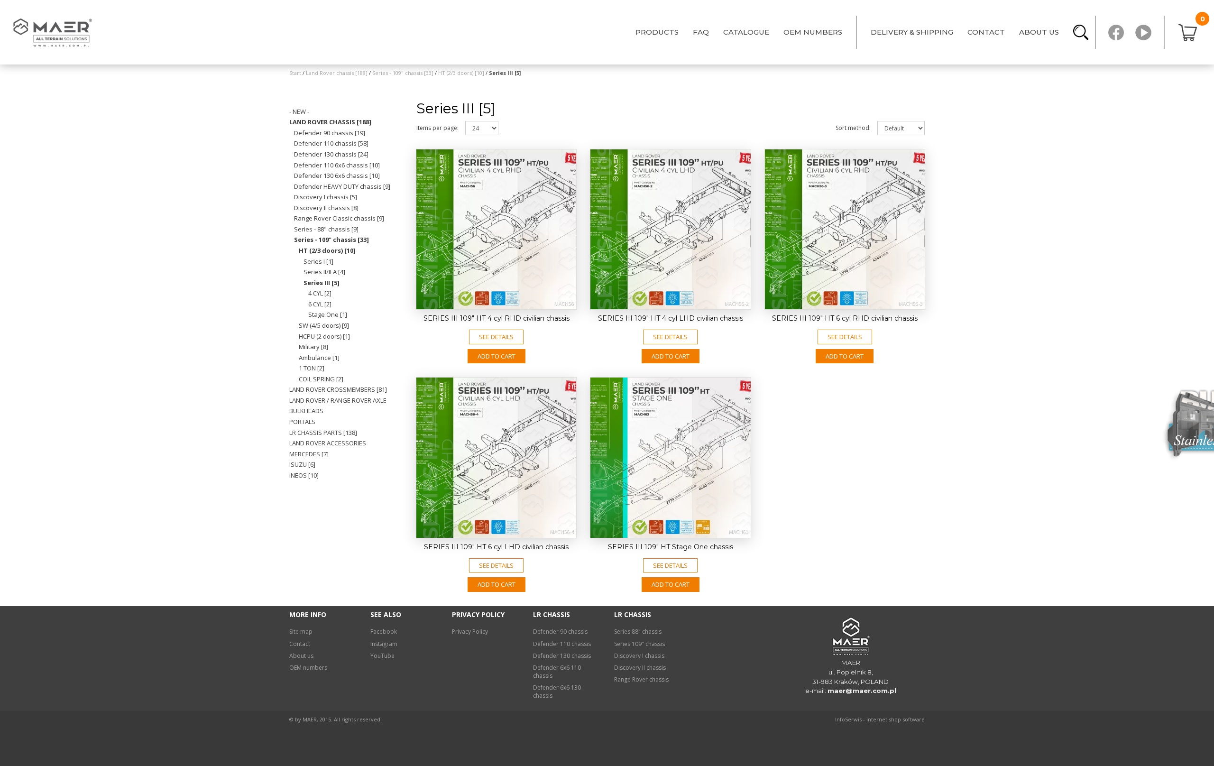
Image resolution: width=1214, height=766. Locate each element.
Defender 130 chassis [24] (331, 154)
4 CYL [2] (319, 293)
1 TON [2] (311, 368)
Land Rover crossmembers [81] (338, 389)
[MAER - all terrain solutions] (54, 32)
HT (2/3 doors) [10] (327, 250)
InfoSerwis (848, 719)
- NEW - (299, 111)
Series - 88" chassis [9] (326, 229)
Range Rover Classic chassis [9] (339, 218)
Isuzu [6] (302, 464)
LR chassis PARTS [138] (323, 432)
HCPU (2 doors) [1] (324, 336)
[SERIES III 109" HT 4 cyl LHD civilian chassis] (670, 229)
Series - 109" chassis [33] (331, 239)
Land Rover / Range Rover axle (337, 400)
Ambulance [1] (319, 357)
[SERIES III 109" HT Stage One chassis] (670, 457)
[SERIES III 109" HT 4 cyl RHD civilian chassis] (496, 229)
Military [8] (313, 346)
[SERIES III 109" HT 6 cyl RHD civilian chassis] (845, 229)
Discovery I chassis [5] (325, 197)
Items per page (437, 128)
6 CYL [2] (319, 304)
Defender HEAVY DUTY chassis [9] (342, 186)
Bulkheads (306, 410)
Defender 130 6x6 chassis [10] (337, 175)
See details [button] (496, 336)
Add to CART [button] (496, 356)
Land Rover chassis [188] (330, 122)
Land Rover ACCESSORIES (327, 443)
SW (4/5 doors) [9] (324, 325)
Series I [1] (318, 261)
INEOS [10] (304, 475)
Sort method (853, 128)
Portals (302, 421)
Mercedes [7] (309, 454)
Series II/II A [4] (324, 272)
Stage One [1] (327, 314)
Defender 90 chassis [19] (329, 133)
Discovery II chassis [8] (326, 207)
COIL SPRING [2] (321, 379)
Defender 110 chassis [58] (331, 143)
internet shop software (895, 719)
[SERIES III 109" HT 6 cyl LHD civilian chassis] (496, 457)
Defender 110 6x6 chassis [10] (337, 165)
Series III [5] (322, 282)
